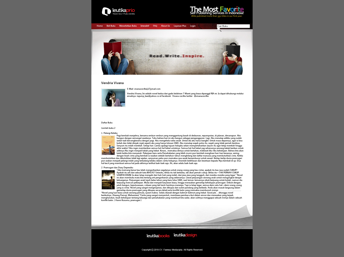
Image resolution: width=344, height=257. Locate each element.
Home (100, 26)
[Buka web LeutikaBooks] (158, 236)
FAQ (155, 26)
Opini (143, 41)
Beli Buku (111, 26)
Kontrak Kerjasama (128, 37)
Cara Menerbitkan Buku (130, 33)
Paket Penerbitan (127, 41)
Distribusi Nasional (128, 58)
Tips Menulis (147, 33)
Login (192, 26)
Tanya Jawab (147, 37)
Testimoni (124, 54)
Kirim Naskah (125, 45)
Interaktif (145, 26)
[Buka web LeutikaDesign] (185, 236)
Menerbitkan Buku (128, 26)
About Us (165, 26)
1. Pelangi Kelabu (109, 133)
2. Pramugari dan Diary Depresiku (117, 167)
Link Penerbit (125, 49)
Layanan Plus (180, 26)
